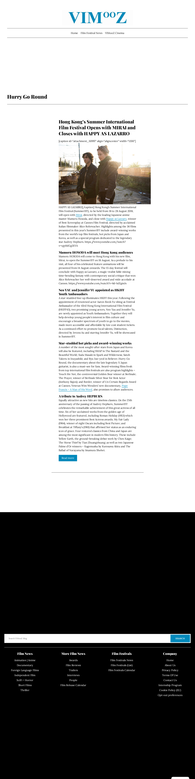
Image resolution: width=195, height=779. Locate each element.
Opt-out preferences (170, 695)
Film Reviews (73, 665)
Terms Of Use (170, 675)
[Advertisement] (98, 71)
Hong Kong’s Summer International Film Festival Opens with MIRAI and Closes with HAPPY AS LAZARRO (97, 127)
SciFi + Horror (25, 680)
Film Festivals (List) (121, 665)
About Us (170, 665)
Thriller (24, 690)
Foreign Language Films (25, 670)
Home (74, 33)
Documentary (25, 665)
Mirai (79, 215)
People (73, 680)
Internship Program (170, 685)
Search (180, 638)
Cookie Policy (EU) (170, 690)
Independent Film (24, 675)
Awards (73, 660)
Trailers (73, 670)
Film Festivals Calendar (121, 670)
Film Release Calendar (73, 685)
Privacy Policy (170, 670)
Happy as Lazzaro (116, 218)
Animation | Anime (25, 660)
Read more (68, 458)
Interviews (73, 675)
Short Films (25, 685)
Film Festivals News (121, 660)
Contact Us (170, 680)
